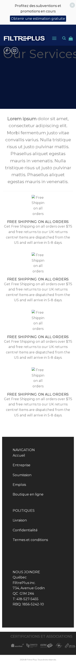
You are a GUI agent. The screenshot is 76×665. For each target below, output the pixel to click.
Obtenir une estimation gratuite (38, 19)
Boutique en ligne (28, 494)
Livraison (20, 520)
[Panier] (71, 38)
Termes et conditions (30, 540)
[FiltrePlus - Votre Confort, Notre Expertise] (24, 38)
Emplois (19, 485)
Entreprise (21, 465)
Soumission (22, 475)
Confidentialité (25, 530)
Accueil (19, 455)
